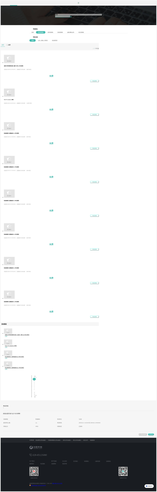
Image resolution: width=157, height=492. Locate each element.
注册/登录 (97, 461)
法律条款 (108, 461)
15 (34, 393)
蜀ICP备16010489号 (57, 483)
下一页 (35, 395)
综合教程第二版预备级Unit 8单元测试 (14, 356)
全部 (3, 44)
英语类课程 (40, 32)
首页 (35, 376)
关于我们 (75, 461)
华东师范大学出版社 (40, 440)
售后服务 (42, 463)
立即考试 (151, 434)
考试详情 (94, 81)
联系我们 (86, 461)
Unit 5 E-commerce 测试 (11, 345)
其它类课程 (81, 32)
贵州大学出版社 (67, 440)
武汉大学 (85, 440)
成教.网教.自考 (70, 32)
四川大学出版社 (77, 440)
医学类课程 (50, 32)
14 (34, 392)
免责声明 (64, 463)
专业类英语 (54, 40)
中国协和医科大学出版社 (54, 440)
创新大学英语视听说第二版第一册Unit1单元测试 (17, 334)
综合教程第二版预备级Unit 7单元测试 (14, 367)
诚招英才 (31, 463)
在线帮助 (53, 463)
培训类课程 (60, 32)
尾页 (35, 396)
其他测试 (4, 324)
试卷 (56, 14)
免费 (9, 44)
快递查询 (92, 440)
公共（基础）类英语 (43, 40)
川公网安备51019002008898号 (38, 485)
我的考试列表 (142, 434)
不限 (32, 32)
